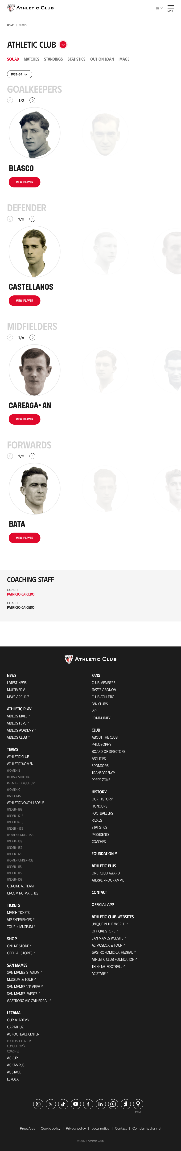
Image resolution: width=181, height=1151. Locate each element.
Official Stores (20, 953)
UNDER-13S (14, 847)
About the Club (105, 737)
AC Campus (16, 1065)
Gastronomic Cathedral (27, 1000)
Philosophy (101, 744)
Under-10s (14, 879)
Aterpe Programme (108, 880)
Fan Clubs (100, 703)
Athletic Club (18, 756)
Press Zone (101, 779)
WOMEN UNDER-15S (20, 835)
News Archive (18, 696)
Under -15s (15, 828)
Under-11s (14, 873)
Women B (13, 770)
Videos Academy (20, 730)
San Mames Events (22, 993)
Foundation (103, 853)
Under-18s (14, 809)
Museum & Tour (20, 979)
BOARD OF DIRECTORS (109, 751)
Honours (99, 806)
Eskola (13, 1079)
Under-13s (14, 841)
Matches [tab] (31, 59)
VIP (94, 710)
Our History (102, 799)
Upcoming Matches (22, 893)
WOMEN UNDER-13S (20, 860)
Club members (103, 682)
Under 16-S (15, 822)
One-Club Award (106, 873)
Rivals (97, 820)
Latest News (17, 682)
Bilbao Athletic (18, 777)
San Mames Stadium (23, 972)
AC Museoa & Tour (107, 945)
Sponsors (100, 765)
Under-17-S (15, 816)
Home (10, 25)
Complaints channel (146, 1128)
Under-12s (14, 854)
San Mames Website (107, 938)
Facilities (99, 758)
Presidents (100, 834)
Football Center (19, 1041)
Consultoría (16, 1046)
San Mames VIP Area (23, 986)
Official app (103, 904)
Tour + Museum (20, 926)
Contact (99, 892)
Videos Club (17, 737)
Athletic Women (20, 763)
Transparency (103, 772)
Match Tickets (18, 912)
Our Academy (18, 1020)
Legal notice (100, 1128)
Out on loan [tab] (102, 59)
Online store (18, 946)
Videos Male (17, 716)
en (157, 8)
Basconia (14, 796)
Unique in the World (108, 924)
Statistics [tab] (77, 59)
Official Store (103, 931)
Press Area (27, 1128)
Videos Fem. (16, 723)
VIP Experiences (19, 919)
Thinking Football (107, 966)
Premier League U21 (21, 783)
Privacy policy (76, 1128)
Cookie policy (50, 1128)
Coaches (13, 1051)
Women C (13, 789)
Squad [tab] (13, 59)
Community (101, 718)
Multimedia (16, 689)
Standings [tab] (53, 59)
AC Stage (14, 1072)
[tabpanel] (90, 345)
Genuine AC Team (20, 886)
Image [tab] (124, 59)
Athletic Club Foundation (113, 959)
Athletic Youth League (25, 802)
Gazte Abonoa (104, 689)
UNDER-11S (14, 867)
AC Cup (12, 1058)
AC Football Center (23, 1034)
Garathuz (15, 1027)
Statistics (99, 827)
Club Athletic (103, 696)
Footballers (102, 813)
